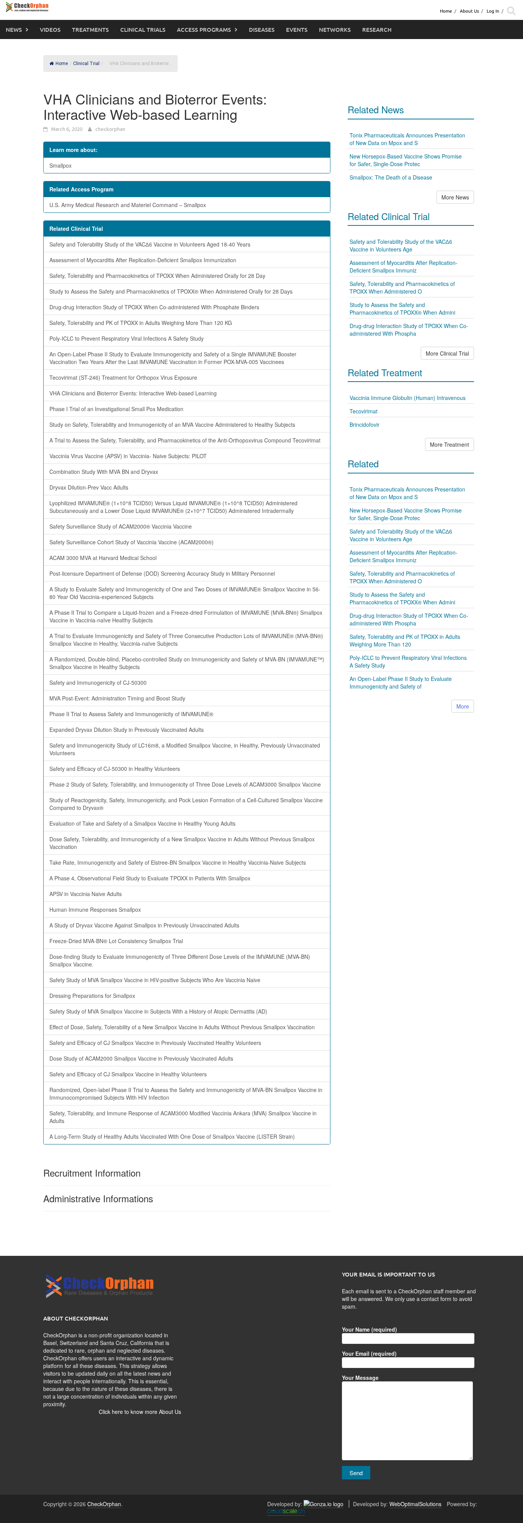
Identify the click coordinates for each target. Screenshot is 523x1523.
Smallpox (60, 165)
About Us (469, 11)
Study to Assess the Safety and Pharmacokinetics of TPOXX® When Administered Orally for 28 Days (171, 291)
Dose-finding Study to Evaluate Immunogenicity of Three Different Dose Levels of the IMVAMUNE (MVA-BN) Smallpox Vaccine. (179, 960)
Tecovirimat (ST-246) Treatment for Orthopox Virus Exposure (123, 377)
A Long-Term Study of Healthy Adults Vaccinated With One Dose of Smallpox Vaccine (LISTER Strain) (172, 1136)
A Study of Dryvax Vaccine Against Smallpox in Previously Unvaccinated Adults (144, 925)
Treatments (90, 29)
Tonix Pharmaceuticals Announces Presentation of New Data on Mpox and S (407, 139)
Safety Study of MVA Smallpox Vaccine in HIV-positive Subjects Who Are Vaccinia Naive (154, 980)
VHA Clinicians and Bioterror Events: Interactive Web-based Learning (133, 393)
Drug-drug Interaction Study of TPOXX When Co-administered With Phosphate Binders (154, 307)
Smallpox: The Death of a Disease (391, 177)
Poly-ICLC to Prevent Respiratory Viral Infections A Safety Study (126, 338)
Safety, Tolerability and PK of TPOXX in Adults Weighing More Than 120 (405, 640)
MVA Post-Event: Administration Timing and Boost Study (117, 698)
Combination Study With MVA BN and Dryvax (103, 471)
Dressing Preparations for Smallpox (92, 995)
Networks (335, 29)
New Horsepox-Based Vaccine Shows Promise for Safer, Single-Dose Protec (406, 160)
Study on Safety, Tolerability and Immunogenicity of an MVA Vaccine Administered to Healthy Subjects (172, 424)
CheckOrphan (104, 1504)
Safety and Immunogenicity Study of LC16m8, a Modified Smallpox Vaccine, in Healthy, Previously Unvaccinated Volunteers (184, 749)
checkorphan (110, 129)
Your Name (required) (369, 1329)
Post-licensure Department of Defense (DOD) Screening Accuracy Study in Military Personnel (162, 573)
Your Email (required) (369, 1353)
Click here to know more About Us (140, 1411)
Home (446, 11)
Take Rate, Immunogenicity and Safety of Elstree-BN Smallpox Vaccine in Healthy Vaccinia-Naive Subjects (177, 862)
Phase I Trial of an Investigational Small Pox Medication (116, 409)
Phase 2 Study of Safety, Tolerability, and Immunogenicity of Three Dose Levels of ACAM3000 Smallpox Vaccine (185, 784)
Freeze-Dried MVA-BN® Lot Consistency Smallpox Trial (116, 941)
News (14, 29)
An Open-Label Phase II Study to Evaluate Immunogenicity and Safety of (401, 682)
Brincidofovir (364, 424)
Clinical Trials (142, 29)
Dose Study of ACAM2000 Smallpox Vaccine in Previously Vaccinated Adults (141, 1058)
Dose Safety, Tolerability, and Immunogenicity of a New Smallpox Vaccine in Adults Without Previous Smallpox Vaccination (182, 842)
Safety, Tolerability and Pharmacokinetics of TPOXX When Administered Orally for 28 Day (157, 275)
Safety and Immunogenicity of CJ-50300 (98, 682)
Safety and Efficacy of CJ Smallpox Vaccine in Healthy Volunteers (128, 1074)
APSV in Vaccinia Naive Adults (85, 894)
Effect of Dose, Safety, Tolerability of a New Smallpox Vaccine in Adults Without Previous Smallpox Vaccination (182, 1027)
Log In (493, 11)
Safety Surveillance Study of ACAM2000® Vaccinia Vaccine (120, 526)
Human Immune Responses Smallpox (95, 909)
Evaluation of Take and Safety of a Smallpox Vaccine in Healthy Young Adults (142, 823)
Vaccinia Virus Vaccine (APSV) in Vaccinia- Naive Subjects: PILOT (128, 456)
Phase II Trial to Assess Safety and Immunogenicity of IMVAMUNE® (131, 714)
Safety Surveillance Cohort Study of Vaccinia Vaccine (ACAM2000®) (131, 542)
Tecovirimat (364, 411)
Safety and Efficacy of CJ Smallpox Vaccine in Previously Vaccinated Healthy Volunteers (155, 1042)
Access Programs (204, 29)
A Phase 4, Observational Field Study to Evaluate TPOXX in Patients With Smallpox (149, 878)
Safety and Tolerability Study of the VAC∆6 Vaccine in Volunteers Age (401, 245)
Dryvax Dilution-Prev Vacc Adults (88, 487)
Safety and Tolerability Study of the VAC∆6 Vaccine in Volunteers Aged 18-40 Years (149, 244)
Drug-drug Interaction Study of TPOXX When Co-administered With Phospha (409, 329)
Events (296, 29)
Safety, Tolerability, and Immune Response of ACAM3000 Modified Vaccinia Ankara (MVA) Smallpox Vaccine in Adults (183, 1117)
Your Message (360, 1377)
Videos (50, 29)
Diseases (262, 29)
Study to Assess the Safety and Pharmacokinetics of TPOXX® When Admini (402, 308)
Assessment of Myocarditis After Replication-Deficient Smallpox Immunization (142, 260)
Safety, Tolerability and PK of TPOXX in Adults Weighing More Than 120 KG (140, 322)
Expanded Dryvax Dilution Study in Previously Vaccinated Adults (126, 729)
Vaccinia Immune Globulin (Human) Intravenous (408, 398)
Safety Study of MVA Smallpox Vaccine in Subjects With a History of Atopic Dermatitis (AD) (158, 1011)
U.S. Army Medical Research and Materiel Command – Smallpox (127, 205)
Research (377, 29)
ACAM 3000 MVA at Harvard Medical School (103, 558)
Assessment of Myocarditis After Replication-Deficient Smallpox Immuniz (404, 266)
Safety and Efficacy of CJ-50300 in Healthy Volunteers (114, 768)
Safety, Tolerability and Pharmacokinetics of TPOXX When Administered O (402, 287)
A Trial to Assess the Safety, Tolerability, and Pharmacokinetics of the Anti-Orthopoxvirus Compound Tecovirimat (184, 440)
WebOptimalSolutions (415, 1504)
